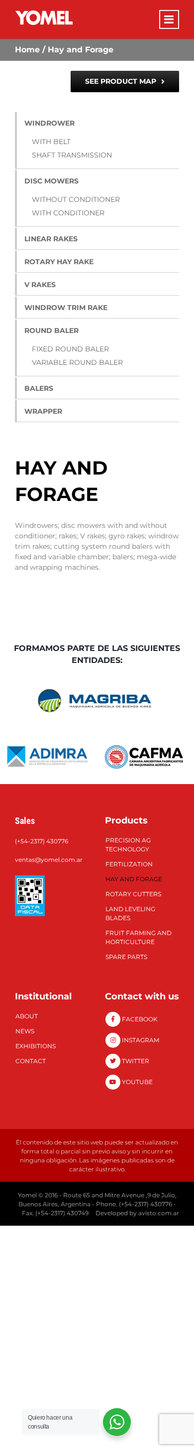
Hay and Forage (133, 879)
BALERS (38, 388)
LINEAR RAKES (51, 238)
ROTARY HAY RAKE (59, 261)
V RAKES (40, 284)
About (26, 1016)
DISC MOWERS (51, 180)
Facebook (139, 1019)
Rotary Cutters (133, 894)
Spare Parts (126, 957)
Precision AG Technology (128, 844)
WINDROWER (49, 123)
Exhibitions (35, 1046)
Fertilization (129, 864)
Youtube (136, 1082)
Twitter (134, 1061)
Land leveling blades (130, 913)
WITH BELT (51, 141)
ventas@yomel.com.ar (49, 859)
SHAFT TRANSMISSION (72, 155)
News (24, 1031)
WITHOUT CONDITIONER (76, 199)
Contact (30, 1061)
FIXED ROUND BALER (70, 348)
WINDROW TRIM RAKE (65, 307)
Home (27, 49)
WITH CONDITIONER (68, 212)
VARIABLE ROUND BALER (77, 362)
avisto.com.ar (158, 1213)
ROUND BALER (51, 330)
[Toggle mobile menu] (169, 19)
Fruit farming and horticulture (138, 937)
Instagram (139, 1040)
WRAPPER (43, 411)
